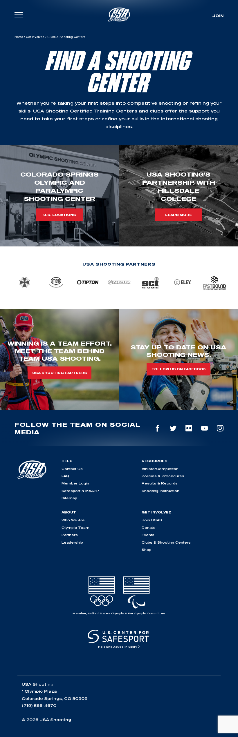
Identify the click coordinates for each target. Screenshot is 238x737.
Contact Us (72, 469)
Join (217, 16)
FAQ (65, 476)
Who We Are (73, 520)
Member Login (75, 483)
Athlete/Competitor (160, 469)
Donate (149, 527)
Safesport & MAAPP (80, 491)
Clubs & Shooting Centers (166, 542)
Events (148, 535)
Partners (70, 535)
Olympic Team (75, 527)
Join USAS (152, 520)
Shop (147, 549)
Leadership (72, 542)
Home (19, 37)
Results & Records (160, 483)
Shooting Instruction (160, 491)
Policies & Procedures (163, 476)
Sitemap (69, 498)
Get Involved (35, 37)
